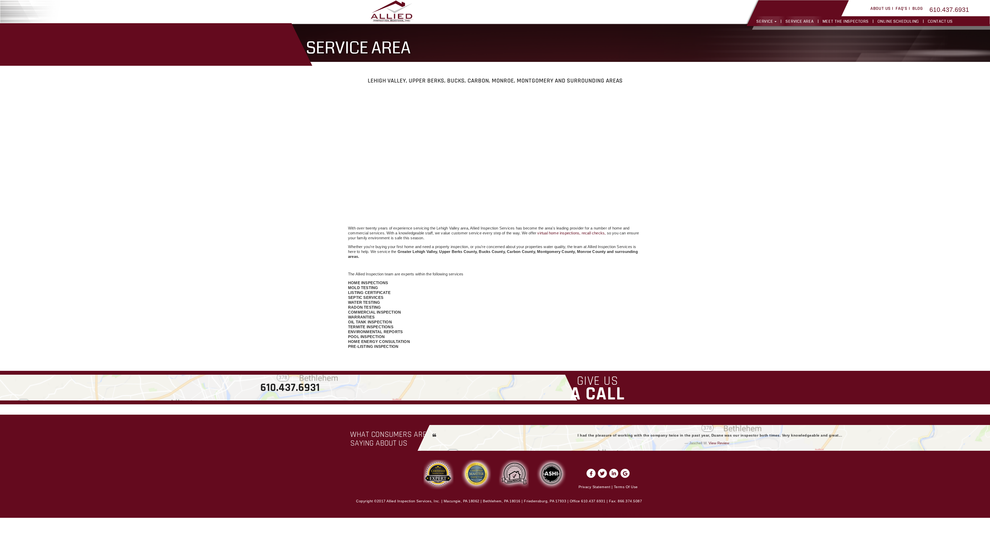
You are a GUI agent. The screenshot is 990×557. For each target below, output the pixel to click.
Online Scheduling (898, 21)
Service (765, 21)
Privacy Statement (594, 487)
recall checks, (594, 233)
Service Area (800, 21)
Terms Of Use (626, 487)
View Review (718, 443)
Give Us (597, 388)
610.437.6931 (949, 9)
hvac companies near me (621, 514)
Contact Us (940, 21)
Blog (917, 8)
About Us (880, 8)
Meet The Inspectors (846, 21)
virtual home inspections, (558, 233)
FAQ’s (902, 8)
